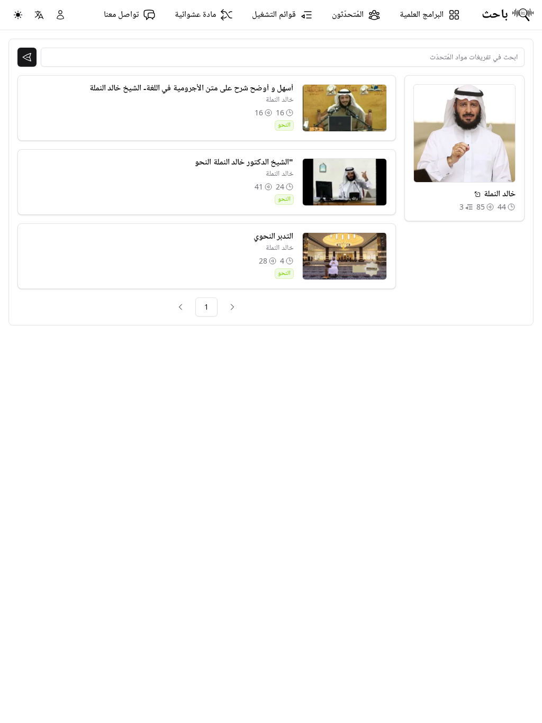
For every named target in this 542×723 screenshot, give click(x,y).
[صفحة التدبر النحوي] (344, 256)
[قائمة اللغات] (39, 14)
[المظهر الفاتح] (18, 14)
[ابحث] (27, 57)
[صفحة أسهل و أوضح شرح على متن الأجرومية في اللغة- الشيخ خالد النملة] (344, 108)
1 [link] (206, 307)
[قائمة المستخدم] (60, 14)
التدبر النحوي (274, 236)
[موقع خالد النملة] (477, 194)
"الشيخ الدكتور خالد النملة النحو (244, 162)
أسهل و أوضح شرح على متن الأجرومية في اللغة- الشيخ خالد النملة (191, 88)
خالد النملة (280, 100)
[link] (232, 307)
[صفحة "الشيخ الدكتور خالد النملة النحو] (344, 182)
